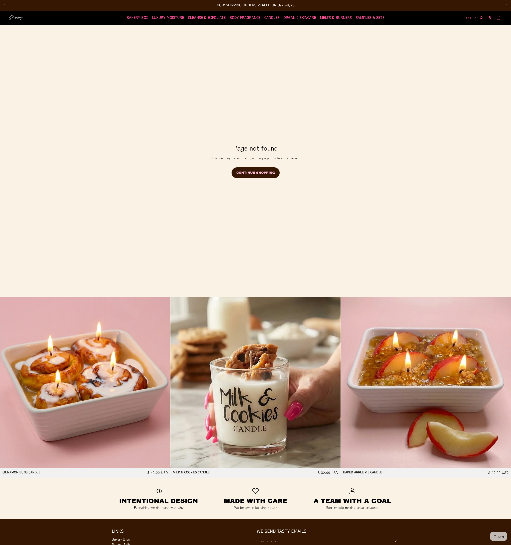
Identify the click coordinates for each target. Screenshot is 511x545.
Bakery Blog (121, 539)
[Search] (481, 17)
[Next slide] (506, 5)
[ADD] (164, 461)
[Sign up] (395, 541)
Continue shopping (255, 172)
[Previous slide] (4, 5)
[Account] (489, 17)
